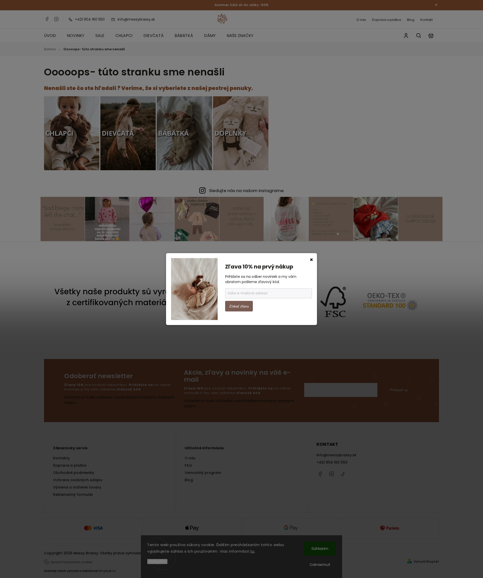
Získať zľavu (239, 306)
